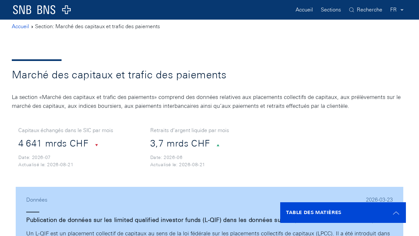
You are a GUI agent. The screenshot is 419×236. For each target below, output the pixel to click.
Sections (331, 10)
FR (393, 10)
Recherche (369, 10)
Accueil (304, 10)
